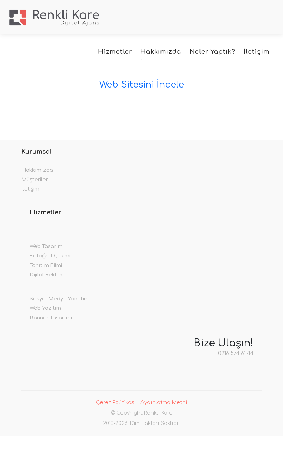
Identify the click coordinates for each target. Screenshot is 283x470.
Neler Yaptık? (212, 51)
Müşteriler (34, 180)
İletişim (257, 51)
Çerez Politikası (116, 403)
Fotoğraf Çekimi (50, 256)
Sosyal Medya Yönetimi (60, 299)
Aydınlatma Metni (163, 403)
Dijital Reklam (47, 275)
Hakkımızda (160, 51)
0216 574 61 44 (235, 353)
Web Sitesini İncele (141, 85)
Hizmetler (115, 51)
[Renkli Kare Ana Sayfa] (54, 17)
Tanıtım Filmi (46, 265)
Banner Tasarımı (51, 318)
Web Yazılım (45, 308)
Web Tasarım (46, 246)
